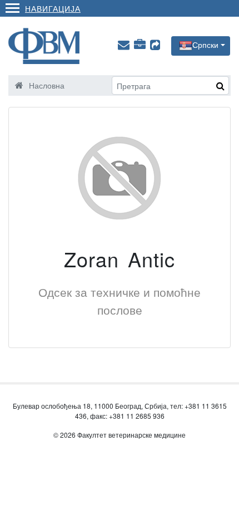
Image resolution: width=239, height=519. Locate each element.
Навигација (53, 8)
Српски (205, 44)
